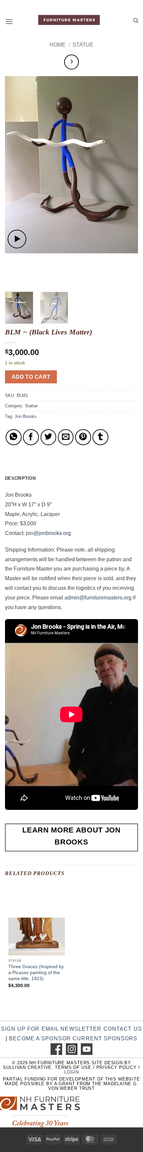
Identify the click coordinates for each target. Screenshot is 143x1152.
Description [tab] (20, 478)
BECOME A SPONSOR (40, 1038)
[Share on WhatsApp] (14, 437)
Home (58, 45)
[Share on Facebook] (31, 437)
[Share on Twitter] (49, 437)
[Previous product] (71, 62)
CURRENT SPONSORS (104, 1038)
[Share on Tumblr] (100, 437)
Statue (82, 45)
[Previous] (16, 165)
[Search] (135, 20)
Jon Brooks (26, 416)
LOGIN (71, 1072)
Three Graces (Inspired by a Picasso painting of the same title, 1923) (36, 972)
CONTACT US (122, 1029)
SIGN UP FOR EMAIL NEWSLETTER (51, 1029)
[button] (9, 21)
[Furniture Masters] (69, 20)
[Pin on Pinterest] (83, 437)
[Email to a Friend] (66, 437)
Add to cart (31, 377)
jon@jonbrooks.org (48, 533)
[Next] (127, 165)
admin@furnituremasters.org (98, 597)
